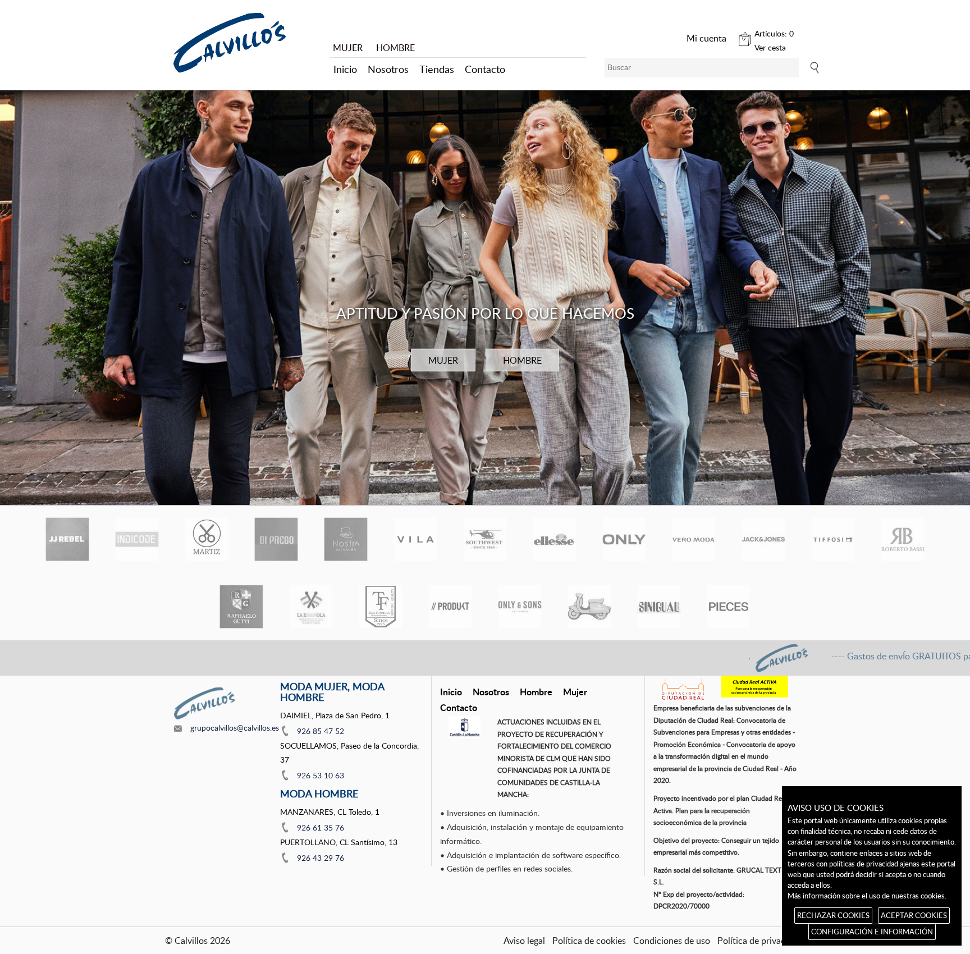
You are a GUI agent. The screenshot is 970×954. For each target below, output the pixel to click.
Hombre (536, 691)
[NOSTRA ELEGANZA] (346, 539)
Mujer (575, 691)
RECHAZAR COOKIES (833, 915)
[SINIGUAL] (659, 607)
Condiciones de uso (671, 940)
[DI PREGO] (276, 539)
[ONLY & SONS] (520, 607)
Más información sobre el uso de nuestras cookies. (867, 896)
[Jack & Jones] (763, 539)
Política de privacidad (759, 940)
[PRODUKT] (450, 607)
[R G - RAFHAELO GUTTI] (241, 607)
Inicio (345, 69)
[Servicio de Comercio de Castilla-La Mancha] (464, 727)
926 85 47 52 (320, 731)
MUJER (348, 48)
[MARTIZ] (207, 539)
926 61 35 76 (320, 827)
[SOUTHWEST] (485, 539)
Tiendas (436, 69)
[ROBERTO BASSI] (903, 539)
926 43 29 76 (320, 857)
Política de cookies (589, 940)
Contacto (485, 69)
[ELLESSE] (555, 539)
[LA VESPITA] (589, 607)
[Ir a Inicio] (229, 43)
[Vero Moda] (694, 539)
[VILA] (415, 539)
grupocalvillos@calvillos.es (234, 727)
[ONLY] (624, 539)
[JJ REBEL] (67, 539)
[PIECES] (729, 607)
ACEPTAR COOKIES (914, 915)
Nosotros (388, 69)
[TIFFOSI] (833, 539)
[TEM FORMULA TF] (381, 607)
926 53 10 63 (320, 775)
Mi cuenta (706, 38)
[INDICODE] (137, 539)
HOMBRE (395, 48)
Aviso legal (524, 940)
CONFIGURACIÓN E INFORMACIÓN (872, 932)
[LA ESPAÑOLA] (311, 607)
